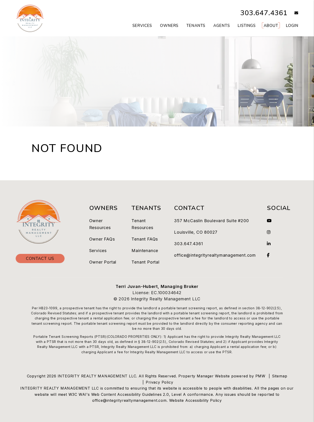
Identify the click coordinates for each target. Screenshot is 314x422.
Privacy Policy (159, 382)
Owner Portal (103, 262)
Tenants (195, 25)
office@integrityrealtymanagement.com (215, 255)
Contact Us (40, 258)
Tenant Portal (145, 262)
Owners (169, 25)
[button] (293, 13)
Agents (221, 25)
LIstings (247, 25)
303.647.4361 (264, 13)
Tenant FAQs (144, 239)
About (271, 25)
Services (142, 25)
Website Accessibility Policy (195, 400)
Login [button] (292, 25)
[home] (30, 17)
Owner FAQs (102, 239)
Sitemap (279, 376)
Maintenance (144, 250)
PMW (260, 376)
